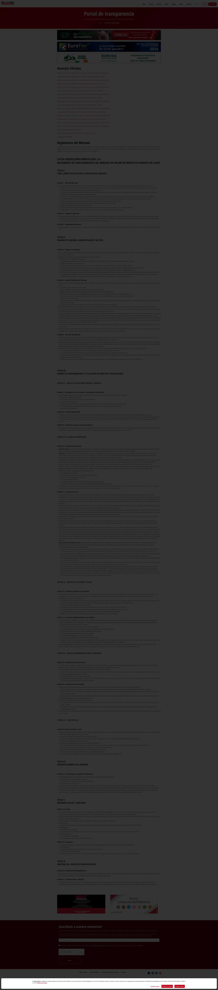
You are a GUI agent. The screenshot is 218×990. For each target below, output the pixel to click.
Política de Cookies (42, 982)
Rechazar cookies (167, 986)
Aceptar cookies (179, 986)
